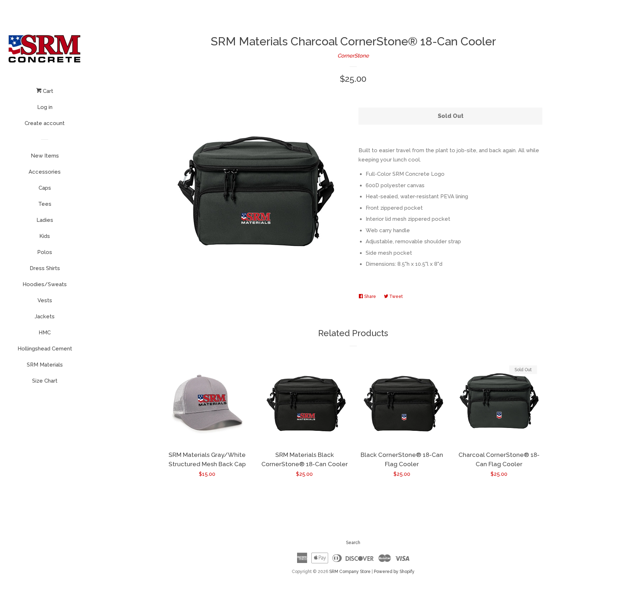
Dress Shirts (45, 268)
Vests (44, 300)
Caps (45, 188)
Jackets (45, 316)
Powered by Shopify (394, 571)
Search (353, 542)
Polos (44, 252)
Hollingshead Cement (44, 348)
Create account (45, 123)
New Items (45, 156)
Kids (44, 236)
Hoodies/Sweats (44, 284)
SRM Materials (45, 365)
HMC (45, 332)
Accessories (45, 172)
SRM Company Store (350, 571)
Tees (44, 204)
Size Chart (44, 381)
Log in (44, 107)
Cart (47, 91)
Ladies (44, 220)
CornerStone (353, 56)
